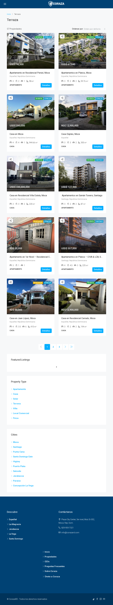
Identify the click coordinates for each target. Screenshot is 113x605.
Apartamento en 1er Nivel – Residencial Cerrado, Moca (36, 257)
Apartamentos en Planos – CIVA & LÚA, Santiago (84, 257)
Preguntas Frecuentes (55, 566)
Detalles (46, 85)
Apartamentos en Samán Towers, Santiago (81, 195)
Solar (15, 399)
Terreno (17, 403)
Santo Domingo (16, 539)
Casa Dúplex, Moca (70, 134)
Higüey (16, 461)
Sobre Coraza (51, 571)
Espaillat (13, 519)
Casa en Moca (16, 134)
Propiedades (51, 557)
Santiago (17, 447)
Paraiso (17, 481)
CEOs (47, 561)
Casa (15, 394)
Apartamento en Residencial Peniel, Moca (30, 72)
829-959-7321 (67, 528)
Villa (15, 408)
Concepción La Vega (23, 485)
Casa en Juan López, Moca (23, 318)
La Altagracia (15, 524)
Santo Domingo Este (23, 456)
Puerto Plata (19, 466)
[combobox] (95, 29)
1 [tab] (58, 367)
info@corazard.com (70, 532)
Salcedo (17, 471)
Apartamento (19, 389)
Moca (16, 442)
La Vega (12, 534)
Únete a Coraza (52, 576)
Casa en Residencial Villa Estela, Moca (28, 195)
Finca (15, 418)
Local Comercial (21, 413)
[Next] (65, 347)
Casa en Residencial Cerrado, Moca (78, 318)
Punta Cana (19, 452)
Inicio (47, 552)
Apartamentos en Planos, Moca (76, 72)
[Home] (9, 14)
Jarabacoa (18, 476)
